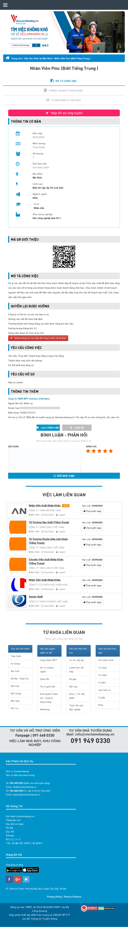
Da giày (72, 679)
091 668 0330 (43, 735)
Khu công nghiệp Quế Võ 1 (47, 218)
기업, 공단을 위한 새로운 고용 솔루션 (24, 843)
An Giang (15, 663)
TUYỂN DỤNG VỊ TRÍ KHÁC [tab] (66, 100)
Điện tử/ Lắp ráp (41, 188)
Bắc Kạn (15, 686)
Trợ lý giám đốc (47, 686)
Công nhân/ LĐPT (48, 660)
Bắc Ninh (34, 515)
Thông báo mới (13, 820)
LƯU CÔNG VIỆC (50, 427)
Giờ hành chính (105, 660)
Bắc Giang (16, 693)
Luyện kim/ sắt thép (76, 669)
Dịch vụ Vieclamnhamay (17, 771)
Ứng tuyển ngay (93, 511)
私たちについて (13, 839)
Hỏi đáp (9, 828)
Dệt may (73, 686)
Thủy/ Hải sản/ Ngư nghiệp (76, 707)
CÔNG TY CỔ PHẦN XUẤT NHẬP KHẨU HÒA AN (53, 585)
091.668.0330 (16, 791)
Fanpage (22, 735)
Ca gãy (101, 697)
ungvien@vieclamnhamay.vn (26, 794)
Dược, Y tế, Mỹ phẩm (76, 696)
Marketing (45, 709)
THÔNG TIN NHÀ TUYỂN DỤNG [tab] (65, 90)
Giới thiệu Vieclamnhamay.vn (20, 816)
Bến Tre (14, 708)
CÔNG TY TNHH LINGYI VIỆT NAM (46, 527)
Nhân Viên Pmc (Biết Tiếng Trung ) (72, 58)
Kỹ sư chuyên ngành (47, 669)
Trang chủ (16, 58)
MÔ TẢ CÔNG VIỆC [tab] (66, 81)
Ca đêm (102, 682)
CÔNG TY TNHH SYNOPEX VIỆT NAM (48, 601)
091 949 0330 (90, 740)
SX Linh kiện (56, 188)
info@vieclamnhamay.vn (24, 787)
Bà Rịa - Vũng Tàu (20, 678)
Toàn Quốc (16, 656)
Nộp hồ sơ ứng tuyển (66, 113)
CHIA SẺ (79, 427)
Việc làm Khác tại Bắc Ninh (38, 58)
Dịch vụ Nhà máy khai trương (20, 775)
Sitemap (10, 835)
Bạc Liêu (15, 671)
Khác (35, 198)
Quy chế (10, 831)
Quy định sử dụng (14, 824)
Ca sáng (102, 667)
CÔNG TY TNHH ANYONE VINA (45, 510)
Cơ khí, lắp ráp (76, 660)
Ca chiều (102, 675)
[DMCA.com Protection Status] (106, 908)
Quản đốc (44, 679)
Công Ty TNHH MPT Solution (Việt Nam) (28, 399)
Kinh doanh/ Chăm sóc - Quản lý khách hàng (49, 698)
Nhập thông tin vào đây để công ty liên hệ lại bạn (40, 338)
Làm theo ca (104, 690)
